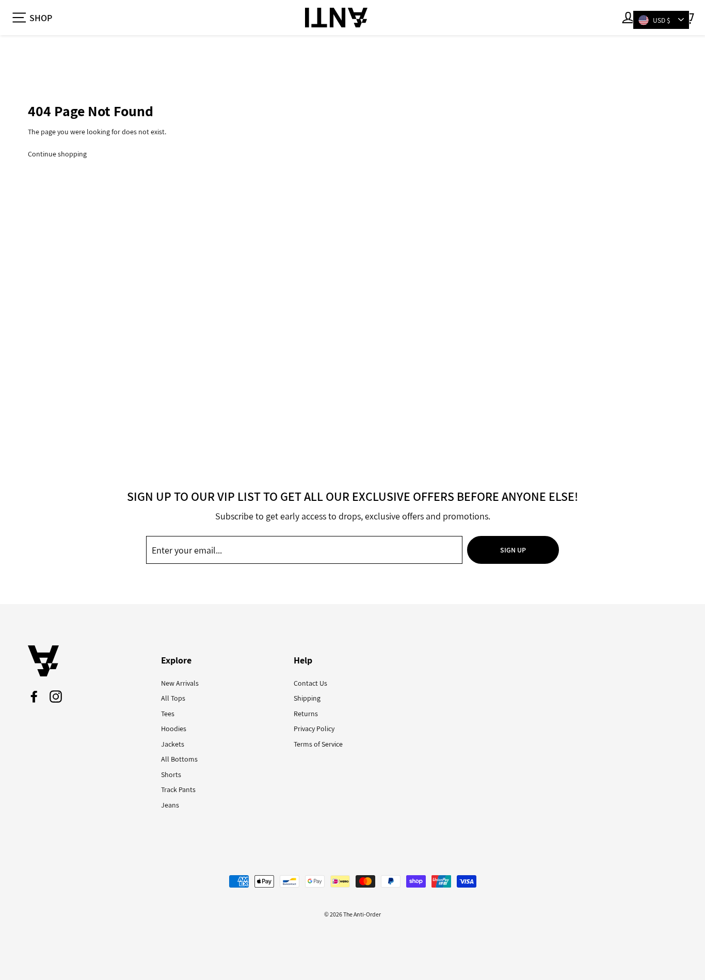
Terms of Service (318, 744)
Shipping (307, 698)
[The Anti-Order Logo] (336, 17)
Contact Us (310, 683)
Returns (306, 713)
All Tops (173, 698)
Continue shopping (57, 154)
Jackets (172, 744)
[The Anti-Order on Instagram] (56, 696)
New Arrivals (180, 683)
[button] (31, 17)
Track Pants (178, 789)
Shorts (171, 774)
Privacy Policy (314, 728)
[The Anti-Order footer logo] (87, 660)
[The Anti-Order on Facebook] (34, 696)
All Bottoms (179, 759)
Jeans (170, 805)
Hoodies (173, 728)
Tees (167, 713)
